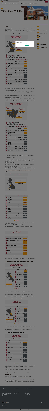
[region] (24, 44)
